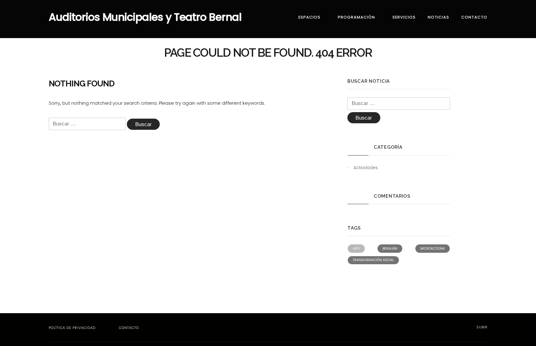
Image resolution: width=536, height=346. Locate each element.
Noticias (438, 17)
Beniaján (389, 248)
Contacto (474, 17)
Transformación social (373, 260)
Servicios (404, 17)
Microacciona (432, 248)
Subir (481, 327)
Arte (356, 248)
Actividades (366, 168)
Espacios (309, 17)
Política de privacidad (72, 327)
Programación (356, 17)
